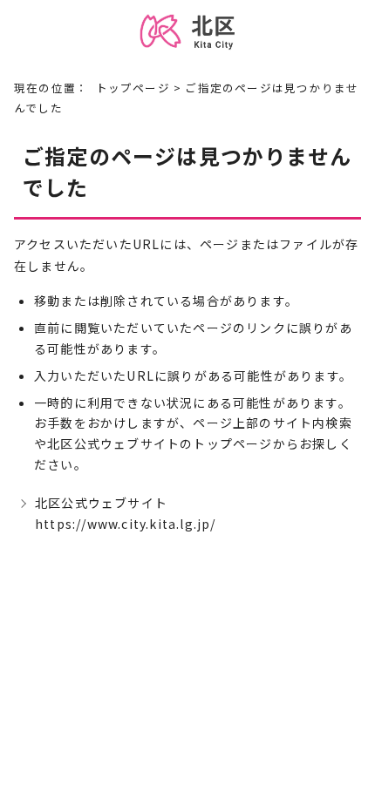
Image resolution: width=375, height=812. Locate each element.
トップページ (133, 87)
